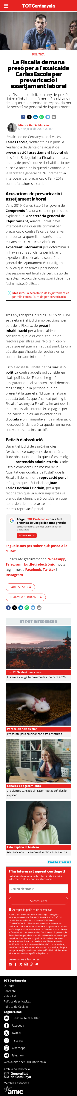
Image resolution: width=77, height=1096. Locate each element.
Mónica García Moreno (33, 125)
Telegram (13, 564)
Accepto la (32, 909)
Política (38, 54)
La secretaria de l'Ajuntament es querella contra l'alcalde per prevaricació (40, 295)
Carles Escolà (20, 587)
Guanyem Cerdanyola (26, 597)
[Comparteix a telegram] (47, 117)
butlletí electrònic (39, 564)
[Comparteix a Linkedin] (35, 117)
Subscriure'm (38, 901)
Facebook (33, 569)
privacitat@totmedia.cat (24, 950)
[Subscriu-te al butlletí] (11, 964)
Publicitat (10, 996)
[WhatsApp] (32, 964)
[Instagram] (26, 964)
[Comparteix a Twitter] (29, 117)
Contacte (10, 991)
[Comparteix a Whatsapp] (41, 117)
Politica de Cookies (16, 1006)
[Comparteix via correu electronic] (54, 117)
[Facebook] (16, 964)
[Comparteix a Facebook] (23, 117)
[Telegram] (37, 964)
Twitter (49, 569)
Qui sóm (9, 985)
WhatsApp (56, 559)
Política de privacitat (17, 1001)
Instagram (14, 574)
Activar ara (25, 535)
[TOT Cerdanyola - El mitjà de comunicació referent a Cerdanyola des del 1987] (38, 5)
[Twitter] (21, 964)
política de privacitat (39, 909)
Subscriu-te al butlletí (26, 1018)
